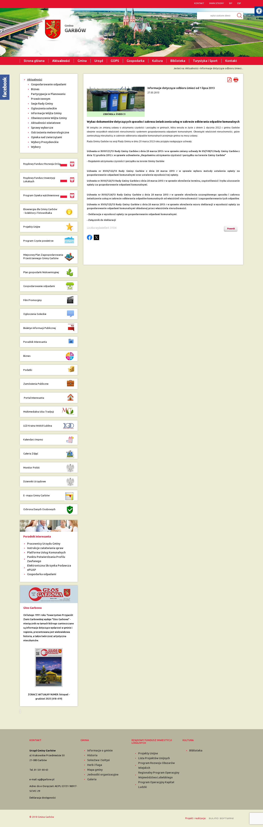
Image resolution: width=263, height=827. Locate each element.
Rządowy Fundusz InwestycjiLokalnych (39, 179)
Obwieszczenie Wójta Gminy (49, 118)
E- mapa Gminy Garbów (36, 495)
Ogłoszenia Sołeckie (34, 314)
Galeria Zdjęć (30, 453)
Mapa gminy (95, 769)
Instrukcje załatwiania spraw (45, 548)
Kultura (157, 60)
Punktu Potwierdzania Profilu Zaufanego (46, 559)
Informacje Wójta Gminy (46, 113)
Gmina (82, 60)
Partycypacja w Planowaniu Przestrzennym (48, 96)
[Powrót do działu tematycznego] (232, 229)
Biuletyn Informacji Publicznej (39, 328)
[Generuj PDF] (229, 79)
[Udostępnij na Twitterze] (96, 237)
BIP (230, 3)
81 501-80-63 (41, 770)
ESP (239, 3)
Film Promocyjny (32, 300)
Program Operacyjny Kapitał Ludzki (156, 785)
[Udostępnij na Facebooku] (89, 237)
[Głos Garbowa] (49, 594)
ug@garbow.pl (46, 779)
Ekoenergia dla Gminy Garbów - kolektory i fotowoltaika (40, 211)
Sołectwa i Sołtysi (98, 760)
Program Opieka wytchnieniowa (41, 195)
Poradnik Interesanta (35, 341)
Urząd (98, 60)
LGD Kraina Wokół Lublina (37, 425)
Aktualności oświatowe (45, 122)
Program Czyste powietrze (38, 240)
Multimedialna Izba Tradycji (38, 411)
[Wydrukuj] (236, 79)
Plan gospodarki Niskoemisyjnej (41, 272)
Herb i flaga (94, 764)
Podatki (27, 370)
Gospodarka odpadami (41, 574)
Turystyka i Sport (205, 60)
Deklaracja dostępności (42, 797)
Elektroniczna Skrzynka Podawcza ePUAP (49, 567)
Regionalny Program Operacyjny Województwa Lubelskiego (158, 775)
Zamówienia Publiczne (36, 383)
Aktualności (61, 60)
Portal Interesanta (33, 397)
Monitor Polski (31, 467)
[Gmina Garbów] (64, 31)
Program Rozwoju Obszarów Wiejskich (156, 765)
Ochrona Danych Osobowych (39, 509)
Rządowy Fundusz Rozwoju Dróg (41, 163)
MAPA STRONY (216, 3)
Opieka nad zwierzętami (46, 137)
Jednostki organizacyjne (102, 774)
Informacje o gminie (100, 750)
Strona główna (34, 60)
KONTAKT (199, 3)
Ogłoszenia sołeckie (44, 108)
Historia (92, 755)
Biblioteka (177, 60)
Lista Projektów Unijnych (154, 758)
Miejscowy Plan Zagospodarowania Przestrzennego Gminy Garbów (43, 256)
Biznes (35, 89)
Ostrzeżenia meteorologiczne (50, 132)
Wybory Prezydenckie (45, 142)
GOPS (115, 60)
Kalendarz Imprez (33, 439)
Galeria (91, 779)
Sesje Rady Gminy (42, 103)
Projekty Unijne (31, 226)
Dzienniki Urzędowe (34, 481)
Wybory (36, 146)
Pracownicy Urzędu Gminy (43, 543)
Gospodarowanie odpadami (48, 84)
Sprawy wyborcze (42, 127)
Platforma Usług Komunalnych (46, 552)
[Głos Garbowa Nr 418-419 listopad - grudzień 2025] (49, 667)
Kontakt (231, 60)
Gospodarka (135, 60)
